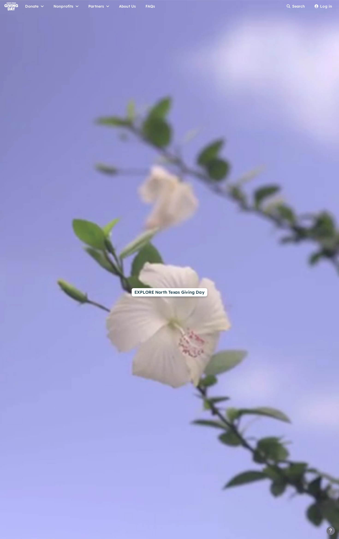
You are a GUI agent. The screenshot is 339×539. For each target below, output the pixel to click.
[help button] (331, 531)
